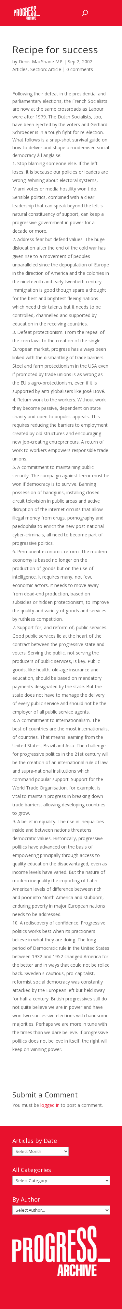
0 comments (79, 69)
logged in (50, 1105)
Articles (20, 69)
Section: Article (45, 69)
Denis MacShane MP (40, 61)
